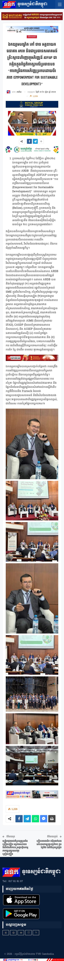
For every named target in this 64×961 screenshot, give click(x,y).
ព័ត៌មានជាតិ (32, 36)
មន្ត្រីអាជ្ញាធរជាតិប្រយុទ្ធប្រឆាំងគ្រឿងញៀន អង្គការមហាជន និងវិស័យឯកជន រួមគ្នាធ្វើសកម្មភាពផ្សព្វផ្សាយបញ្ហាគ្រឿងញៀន (15, 847)
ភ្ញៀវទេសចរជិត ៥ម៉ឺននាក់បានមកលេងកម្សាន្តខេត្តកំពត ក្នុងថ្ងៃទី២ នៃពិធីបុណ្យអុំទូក (49, 844)
